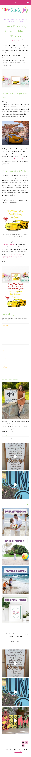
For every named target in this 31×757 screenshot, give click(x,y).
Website (5, 367)
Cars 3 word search (8, 244)
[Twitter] (26, 742)
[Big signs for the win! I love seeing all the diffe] (15, 485)
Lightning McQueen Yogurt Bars (12, 256)
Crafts (8, 741)
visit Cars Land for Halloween (17, 158)
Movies (7, 39)
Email (5, 359)
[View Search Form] (28, 2)
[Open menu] (15, 2)
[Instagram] (23, 745)
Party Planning (10, 744)
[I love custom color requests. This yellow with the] (15, 720)
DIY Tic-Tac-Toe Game (14, 254)
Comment (6, 325)
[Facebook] (23, 742)
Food (13, 741)
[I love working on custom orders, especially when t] (15, 456)
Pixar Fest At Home (16, 39)
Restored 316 (18, 752)
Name (5, 350)
